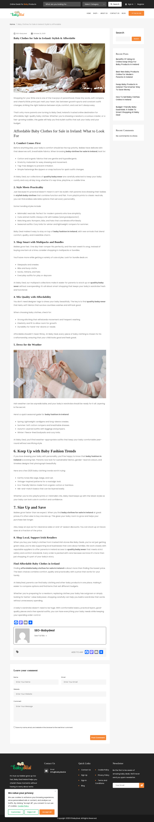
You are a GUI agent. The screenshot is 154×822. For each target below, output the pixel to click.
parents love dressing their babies (90, 191)
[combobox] (94, 4)
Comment (17, 701)
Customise (15, 812)
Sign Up (84, 775)
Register (140, 4)
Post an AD (137, 13)
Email (63, 677)
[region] (31, 803)
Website (16, 689)
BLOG (124, 13)
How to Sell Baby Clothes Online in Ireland (128, 98)
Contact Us (86, 770)
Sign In (84, 780)
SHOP (95, 13)
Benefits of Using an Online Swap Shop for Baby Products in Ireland (127, 62)
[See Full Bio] (46, 635)
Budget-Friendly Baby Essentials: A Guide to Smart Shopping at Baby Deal (127, 111)
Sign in (130, 4)
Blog (83, 785)
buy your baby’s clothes (34, 542)
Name (16, 677)
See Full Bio (39, 635)
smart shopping (60, 286)
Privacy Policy (103, 775)
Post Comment (98, 737)
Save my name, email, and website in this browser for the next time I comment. (44, 727)
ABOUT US (104, 13)
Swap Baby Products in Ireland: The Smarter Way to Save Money (128, 87)
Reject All (31, 812)
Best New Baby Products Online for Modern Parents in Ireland (127, 74)
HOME (89, 13)
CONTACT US (114, 13)
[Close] (55, 791)
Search (116, 4)
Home (12, 24)
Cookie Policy (23, 806)
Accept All (46, 812)
